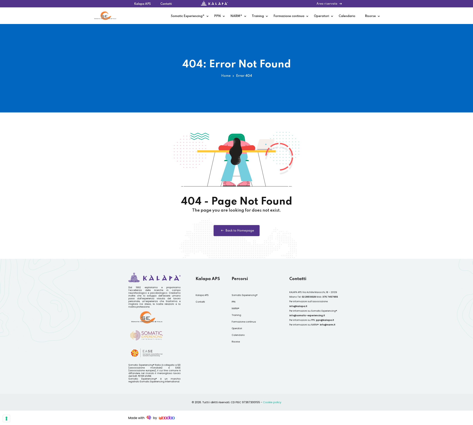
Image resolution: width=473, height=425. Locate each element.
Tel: (306, 296)
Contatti (166, 3)
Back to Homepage (240, 230)
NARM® (236, 16)
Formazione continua (288, 16)
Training (258, 16)
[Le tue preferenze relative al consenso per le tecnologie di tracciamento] (6, 418)
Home (226, 76)
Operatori (321, 16)
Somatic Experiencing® (188, 16)
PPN (217, 16)
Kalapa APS (142, 3)
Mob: (327, 296)
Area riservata (327, 3)
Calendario (347, 16)
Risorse (370, 16)
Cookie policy (272, 402)
